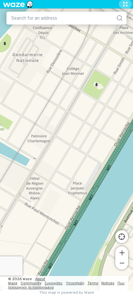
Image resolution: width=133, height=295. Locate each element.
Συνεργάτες (54, 283)
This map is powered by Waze (66, 292)
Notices (107, 283)
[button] (121, 252)
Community (31, 283)
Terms (92, 283)
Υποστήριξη (75, 283)
